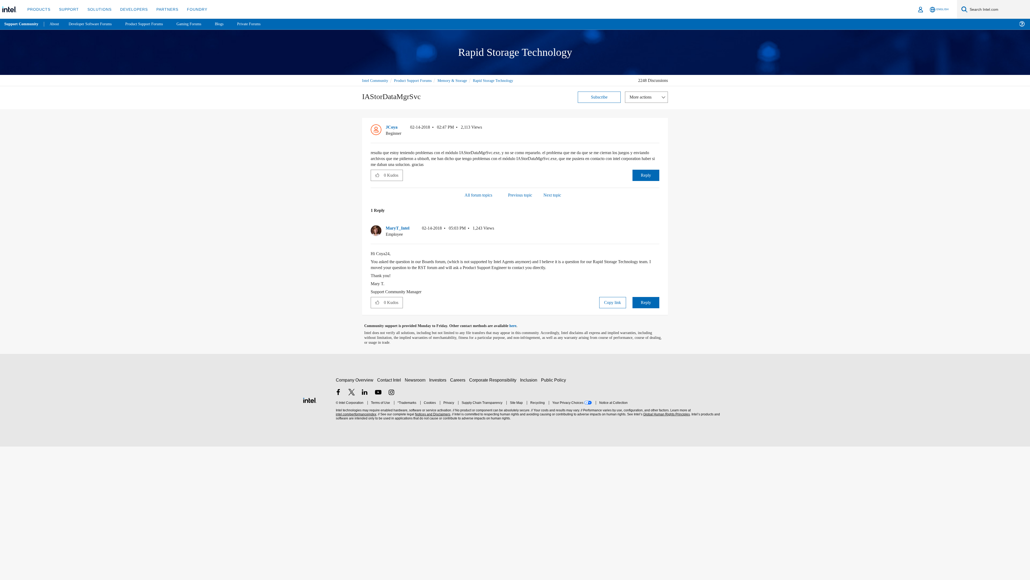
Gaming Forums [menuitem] (198, 24)
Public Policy (554, 379)
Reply (645, 175)
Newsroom (416, 379)
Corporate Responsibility (494, 379)
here (517, 325)
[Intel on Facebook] (338, 392)
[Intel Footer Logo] (310, 399)
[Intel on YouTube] (378, 392)
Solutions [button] (97, 9)
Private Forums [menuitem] (260, 24)
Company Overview (355, 379)
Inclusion (529, 379)
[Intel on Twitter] (351, 392)
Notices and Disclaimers (432, 413)
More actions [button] (642, 96)
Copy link (612, 302)
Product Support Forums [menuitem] (151, 24)
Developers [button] (130, 9)
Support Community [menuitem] (21, 24)
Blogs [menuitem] (230, 24)
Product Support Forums (416, 80)
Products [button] (38, 9)
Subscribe (599, 96)
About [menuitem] (56, 24)
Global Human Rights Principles (665, 413)
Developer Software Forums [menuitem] (94, 24)
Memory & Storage (458, 80)
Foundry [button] (191, 9)
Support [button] (67, 9)
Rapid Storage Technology (502, 80)
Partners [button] (162, 9)
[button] (657, 128)
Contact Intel (389, 379)
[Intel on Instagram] (391, 392)
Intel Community (376, 80)
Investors (439, 379)
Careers (458, 379)
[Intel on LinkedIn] (364, 392)
